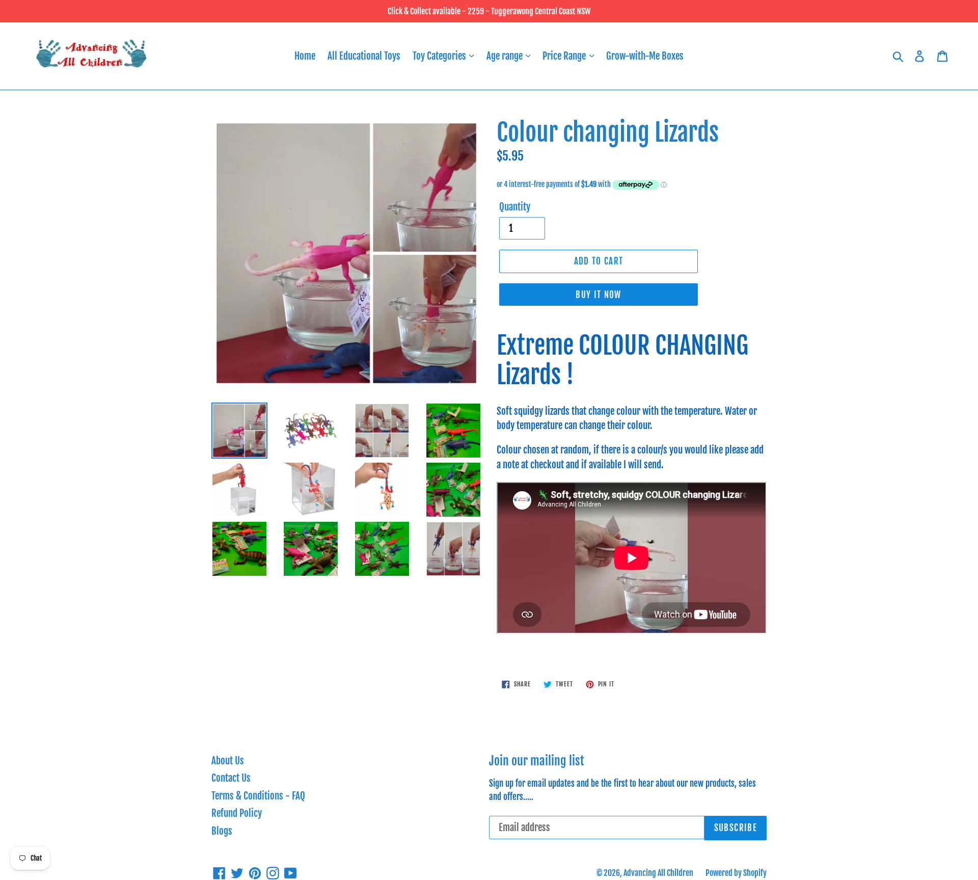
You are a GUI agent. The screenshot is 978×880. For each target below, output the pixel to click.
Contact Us (231, 778)
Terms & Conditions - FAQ (258, 796)
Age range (505, 56)
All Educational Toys (364, 56)
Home (304, 56)
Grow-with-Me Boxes (645, 56)
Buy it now (598, 294)
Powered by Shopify (736, 873)
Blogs (221, 831)
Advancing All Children (658, 873)
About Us (227, 761)
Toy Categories (440, 56)
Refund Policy (236, 813)
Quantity (514, 207)
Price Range (565, 56)
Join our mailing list (536, 761)
